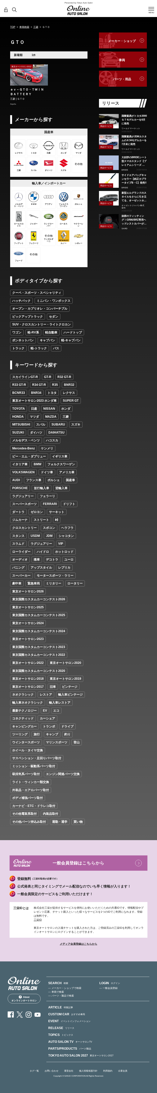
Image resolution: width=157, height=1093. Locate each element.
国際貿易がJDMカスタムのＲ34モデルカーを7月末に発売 (134, 140)
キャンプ (52, 734)
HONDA (18, 416)
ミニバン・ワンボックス (53, 300)
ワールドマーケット (131, 128)
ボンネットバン (23, 340)
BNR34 (36, 392)
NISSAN (49, 408)
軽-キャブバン (71, 340)
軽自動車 (51, 332)
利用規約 (107, 1071)
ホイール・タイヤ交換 (27, 750)
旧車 (53, 686)
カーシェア (47, 718)
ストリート (41, 519)
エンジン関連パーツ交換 (63, 774)
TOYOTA (18, 408)
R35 (55, 384)
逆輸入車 (61, 488)
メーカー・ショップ (122, 41)
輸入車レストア (59, 702)
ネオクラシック (23, 694)
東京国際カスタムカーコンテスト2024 (38, 631)
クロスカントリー (24, 527)
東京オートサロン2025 (28, 607)
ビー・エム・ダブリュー (29, 456)
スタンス (18, 535)
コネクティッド (23, 718)
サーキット (56, 512)
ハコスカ (52, 440)
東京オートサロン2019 (65, 678)
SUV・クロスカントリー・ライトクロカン (41, 324)
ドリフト (69, 504)
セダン (53, 316)
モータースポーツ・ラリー (55, 575)
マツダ (34, 416)
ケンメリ (47, 448)
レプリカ (64, 567)
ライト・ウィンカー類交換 (30, 782)
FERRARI (50, 504)
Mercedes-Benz (23, 448)
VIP (60, 543)
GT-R (47, 377)
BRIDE (125, 170)
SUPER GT (71, 400)
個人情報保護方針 (88, 1071)
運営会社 (68, 1071)
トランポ (49, 726)
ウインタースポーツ (26, 742)
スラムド (18, 543)
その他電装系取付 (24, 813)
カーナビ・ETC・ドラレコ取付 (33, 805)
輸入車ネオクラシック (27, 702)
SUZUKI (18, 432)
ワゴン (16, 332)
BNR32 (69, 384)
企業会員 (122, 1071)
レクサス (69, 392)
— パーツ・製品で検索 (61, 995)
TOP (12, 27)
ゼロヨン (37, 512)
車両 (122, 60)
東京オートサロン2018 (28, 678)
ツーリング (20, 734)
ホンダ (65, 408)
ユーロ (69, 559)
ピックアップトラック (27, 316)
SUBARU (58, 424)
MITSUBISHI (21, 424)
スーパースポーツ (24, 504)
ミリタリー (53, 583)
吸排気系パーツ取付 (26, 774)
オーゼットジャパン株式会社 (133, 206)
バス (56, 348)
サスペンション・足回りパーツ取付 (36, 758)
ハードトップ (73, 332)
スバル (40, 424)
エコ (56, 710)
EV (45, 710)
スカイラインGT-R (25, 377)
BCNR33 (18, 392)
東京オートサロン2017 (28, 686)
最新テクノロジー (24, 710)
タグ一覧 (34, 1071)
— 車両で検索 (56, 992)
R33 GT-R (19, 384)
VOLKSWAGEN (23, 472)
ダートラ (18, 512)
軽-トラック (39, 348)
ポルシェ (53, 480)
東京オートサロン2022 (28, 662)
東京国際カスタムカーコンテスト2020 (38, 670)
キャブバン (47, 340)
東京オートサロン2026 (28, 591)
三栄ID (38, 919)
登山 (77, 742)
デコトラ (52, 559)
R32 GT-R (64, 377)
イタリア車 (20, 464)
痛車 (37, 559)
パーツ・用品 (122, 79)
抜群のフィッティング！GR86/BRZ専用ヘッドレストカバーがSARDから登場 (134, 220)
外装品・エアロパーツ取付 (30, 790)
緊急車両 (34, 583)
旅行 (37, 734)
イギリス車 (59, 456)
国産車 (70, 480)
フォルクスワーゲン (61, 464)
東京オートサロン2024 (28, 623)
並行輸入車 (41, 488)
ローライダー (21, 551)
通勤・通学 (59, 821)
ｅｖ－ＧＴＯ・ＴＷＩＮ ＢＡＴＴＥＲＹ (28, 92)
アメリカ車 (66, 472)
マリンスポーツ (56, 742)
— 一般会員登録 (108, 988)
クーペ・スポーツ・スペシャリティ (36, 292)
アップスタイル (41, 567)
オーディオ (20, 559)
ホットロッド (64, 551)
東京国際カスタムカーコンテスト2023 (38, 647)
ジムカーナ (20, 519)
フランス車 (33, 480)
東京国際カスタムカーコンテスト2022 (38, 654)
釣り (67, 734)
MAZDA (50, 416)
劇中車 (16, 583)
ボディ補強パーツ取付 (27, 797)
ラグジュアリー (23, 496)
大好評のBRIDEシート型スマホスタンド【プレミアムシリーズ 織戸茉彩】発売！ (134, 161)
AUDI (16, 480)
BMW (37, 464)
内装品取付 (50, 813)
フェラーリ (47, 496)
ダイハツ (36, 432)
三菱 (35, 27)
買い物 (78, 821)
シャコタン (66, 535)
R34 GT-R (39, 384)
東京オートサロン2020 (65, 662)
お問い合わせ (51, 1071)
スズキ (75, 424)
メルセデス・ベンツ (26, 440)
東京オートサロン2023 (28, 639)
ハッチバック (21, 300)
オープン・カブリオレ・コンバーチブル (39, 308)
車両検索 (24, 27)
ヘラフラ (67, 527)
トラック (18, 348)
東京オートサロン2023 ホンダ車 (34, 400)
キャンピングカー (24, 726)
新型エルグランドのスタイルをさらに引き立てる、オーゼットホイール (134, 196)
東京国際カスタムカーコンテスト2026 (38, 599)
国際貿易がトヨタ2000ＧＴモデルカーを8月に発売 (134, 119)
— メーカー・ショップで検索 (64, 988)
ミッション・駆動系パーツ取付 (33, 766)
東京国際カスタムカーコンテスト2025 (38, 615)
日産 (34, 408)
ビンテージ (69, 686)
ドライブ (67, 726)
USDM (35, 535)
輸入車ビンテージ (70, 694)
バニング (18, 567)
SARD (125, 228)
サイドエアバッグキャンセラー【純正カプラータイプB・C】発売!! (134, 179)
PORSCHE (20, 488)
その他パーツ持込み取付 (29, 821)
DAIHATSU (56, 432)
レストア (46, 694)
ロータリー (75, 583)
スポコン (49, 527)
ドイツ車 (47, 472)
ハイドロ (43, 551)
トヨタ (52, 392)
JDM (49, 535)
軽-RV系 (33, 332)
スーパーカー (21, 575)
